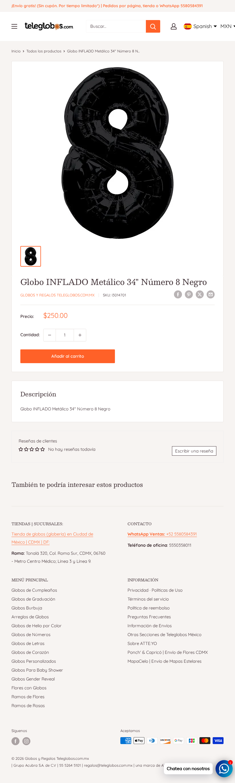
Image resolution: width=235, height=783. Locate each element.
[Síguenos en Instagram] (26, 741)
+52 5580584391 (162, 534)
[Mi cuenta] (174, 26)
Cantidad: (30, 334)
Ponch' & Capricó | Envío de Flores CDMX (168, 652)
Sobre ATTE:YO (142, 643)
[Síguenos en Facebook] (15, 741)
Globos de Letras (27, 643)
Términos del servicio (148, 599)
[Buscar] (153, 26)
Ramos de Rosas (28, 705)
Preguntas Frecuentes (149, 616)
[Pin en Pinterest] (189, 294)
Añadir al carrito (67, 356)
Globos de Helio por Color (36, 625)
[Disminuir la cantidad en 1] (50, 335)
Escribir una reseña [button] (194, 451)
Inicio (16, 51)
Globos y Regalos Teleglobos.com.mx (57, 295)
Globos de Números (30, 634)
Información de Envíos (150, 625)
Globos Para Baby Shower (37, 670)
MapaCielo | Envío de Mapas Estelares (164, 661)
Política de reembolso (149, 608)
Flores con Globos (28, 687)
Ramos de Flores (27, 696)
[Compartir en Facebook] (178, 294)
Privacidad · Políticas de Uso (155, 590)
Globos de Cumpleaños (34, 590)
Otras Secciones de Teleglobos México (164, 634)
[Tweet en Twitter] (200, 294)
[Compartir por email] (211, 294)
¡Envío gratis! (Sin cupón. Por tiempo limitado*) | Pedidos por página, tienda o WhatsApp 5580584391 (107, 5)
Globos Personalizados (33, 661)
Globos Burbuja (26, 608)
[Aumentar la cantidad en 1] (80, 335)
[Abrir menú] (14, 26)
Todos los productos (43, 51)
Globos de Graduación (33, 599)
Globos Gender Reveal (33, 679)
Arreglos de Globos (30, 616)
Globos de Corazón (30, 652)
